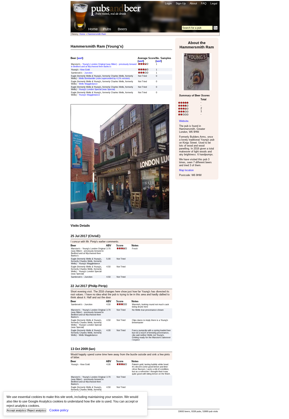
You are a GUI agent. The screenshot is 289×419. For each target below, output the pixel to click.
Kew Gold (85, 69)
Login (168, 3)
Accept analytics (16, 410)
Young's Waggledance (89, 95)
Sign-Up (181, 3)
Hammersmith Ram (96, 34)
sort (80, 58)
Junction (88, 73)
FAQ (203, 3)
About (193, 3)
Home (93, 29)
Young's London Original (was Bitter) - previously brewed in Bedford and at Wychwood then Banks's (103, 65)
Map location (186, 170)
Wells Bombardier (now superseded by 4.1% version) (104, 78)
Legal (213, 3)
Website (183, 121)
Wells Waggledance (88, 84)
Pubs (107, 29)
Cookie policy (58, 410)
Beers (122, 29)
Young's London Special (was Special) (97, 89)
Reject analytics (37, 410)
